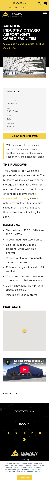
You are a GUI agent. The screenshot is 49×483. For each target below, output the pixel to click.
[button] (45, 13)
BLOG (22, 423)
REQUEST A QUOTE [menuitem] (19, 8)
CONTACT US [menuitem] (19, 3)
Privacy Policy (35, 471)
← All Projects (10, 393)
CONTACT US (22, 411)
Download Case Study (26, 136)
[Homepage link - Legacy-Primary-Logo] (24, 454)
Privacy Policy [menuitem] (23, 459)
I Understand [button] (24, 477)
